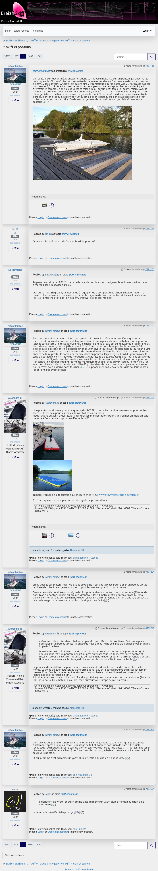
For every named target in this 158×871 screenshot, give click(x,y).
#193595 (149, 729)
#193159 (149, 228)
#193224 (149, 572)
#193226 (149, 628)
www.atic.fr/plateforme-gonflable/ (119, 495)
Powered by (71, 869)
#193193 (149, 397)
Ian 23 (15, 229)
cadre (15, 789)
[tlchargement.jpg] (48, 441)
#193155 (149, 66)
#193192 (149, 325)
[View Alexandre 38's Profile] (15, 416)
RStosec (93, 557)
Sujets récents (21, 30)
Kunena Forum (86, 869)
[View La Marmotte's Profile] (15, 273)
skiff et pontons (41, 70)
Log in (40, 217)
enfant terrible (15, 66)
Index (8, 30)
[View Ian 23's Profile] (15, 232)
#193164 (149, 269)
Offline (15, 89)
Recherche (37, 30)
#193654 (149, 789)
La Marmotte (15, 269)
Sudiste (82, 829)
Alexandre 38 (15, 398)
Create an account (57, 217)
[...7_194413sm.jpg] (82, 142)
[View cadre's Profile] (15, 801)
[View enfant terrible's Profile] (15, 75)
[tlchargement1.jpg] (52, 475)
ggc (75, 774)
